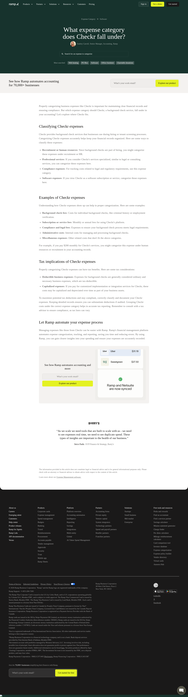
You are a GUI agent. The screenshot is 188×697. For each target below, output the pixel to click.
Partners (39, 4)
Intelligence (71, 519)
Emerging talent (15, 515)
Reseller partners (102, 533)
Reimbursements (44, 533)
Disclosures (48, 656)
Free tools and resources (163, 508)
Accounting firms (102, 511)
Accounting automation (76, 515)
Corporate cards (44, 511)
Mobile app (42, 558)
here (63, 648)
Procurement (43, 537)
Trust (40, 555)
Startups (128, 511)
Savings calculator (161, 522)
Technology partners (103, 526)
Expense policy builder (162, 554)
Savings (70, 526)
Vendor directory (160, 557)
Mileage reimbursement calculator (163, 538)
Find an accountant (161, 515)
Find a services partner (162, 519)
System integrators (103, 522)
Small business (130, 515)
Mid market (129, 519)
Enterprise (129, 522)
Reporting (70, 522)
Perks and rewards (161, 511)
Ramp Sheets (43, 562)
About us (12, 508)
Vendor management (46, 544)
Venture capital (101, 519)
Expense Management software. (69, 477)
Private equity (101, 515)
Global (69, 537)
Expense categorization (162, 550)
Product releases (15, 526)
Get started (173, 4)
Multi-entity (71, 533)
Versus (11, 540)
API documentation (16, 536)
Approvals (42, 547)
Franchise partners (103, 537)
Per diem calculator (161, 533)
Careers (12, 511)
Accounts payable (44, 540)
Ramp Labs (13, 533)
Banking (41, 526)
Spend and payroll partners (106, 529)
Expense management (46, 515)
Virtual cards (159, 561)
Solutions (53, 4)
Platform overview (74, 511)
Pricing (92, 4)
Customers (81, 4)
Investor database (160, 547)
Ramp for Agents (15, 529)
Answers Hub (159, 564)
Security (41, 551)
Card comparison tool (162, 543)
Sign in (143, 4)
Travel (40, 529)
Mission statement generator (164, 526)
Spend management (45, 519)
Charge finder (159, 529)
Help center (13, 522)
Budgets (41, 522)
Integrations (71, 529)
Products (26, 4)
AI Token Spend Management (78, 540)
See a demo (157, 4)
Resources (67, 4)
